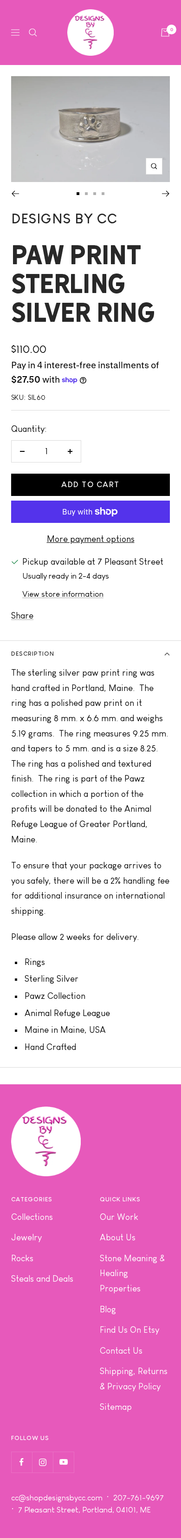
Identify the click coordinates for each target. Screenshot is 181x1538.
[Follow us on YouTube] (63, 1462)
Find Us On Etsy (129, 1330)
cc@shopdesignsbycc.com (57, 1497)
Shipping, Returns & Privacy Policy (134, 1378)
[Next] (166, 193)
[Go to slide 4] (103, 193)
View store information (62, 594)
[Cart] (165, 32)
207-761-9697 (139, 1497)
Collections (32, 1217)
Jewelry (26, 1237)
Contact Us (121, 1351)
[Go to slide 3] (94, 193)
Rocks (22, 1258)
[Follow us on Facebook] (21, 1462)
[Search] (33, 32)
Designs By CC (64, 218)
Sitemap (116, 1407)
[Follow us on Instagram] (42, 1462)
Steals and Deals (42, 1279)
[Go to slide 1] (78, 193)
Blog (108, 1309)
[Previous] (15, 193)
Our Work (119, 1217)
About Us (118, 1237)
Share (22, 615)
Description (32, 653)
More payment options (91, 539)
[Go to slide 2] (86, 193)
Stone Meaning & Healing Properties (132, 1273)
